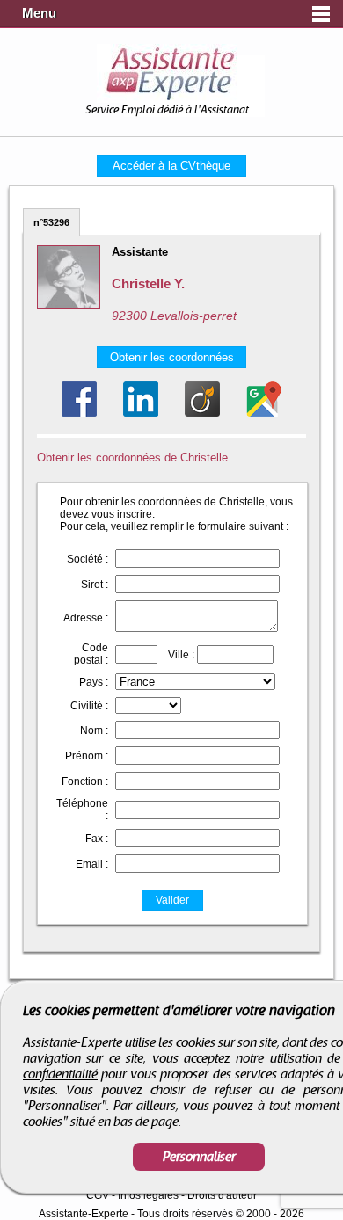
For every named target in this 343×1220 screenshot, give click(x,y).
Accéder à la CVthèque (171, 165)
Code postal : (91, 654)
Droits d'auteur (222, 1195)
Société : (87, 559)
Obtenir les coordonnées (172, 357)
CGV (97, 1195)
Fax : (96, 838)
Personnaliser (199, 1157)
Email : (92, 864)
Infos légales (148, 1195)
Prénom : (86, 756)
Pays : (93, 682)
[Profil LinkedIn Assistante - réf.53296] (140, 399)
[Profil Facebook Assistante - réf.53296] (79, 399)
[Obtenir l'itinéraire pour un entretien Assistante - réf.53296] (263, 399)
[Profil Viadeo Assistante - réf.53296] (202, 399)
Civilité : (89, 706)
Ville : (181, 655)
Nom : (94, 730)
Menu (39, 13)
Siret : (94, 584)
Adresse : (85, 618)
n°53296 (51, 222)
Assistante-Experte (83, 1214)
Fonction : (85, 781)
